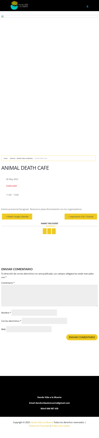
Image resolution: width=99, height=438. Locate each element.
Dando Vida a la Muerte (41, 422)
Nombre (6, 312)
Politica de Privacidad (39, 425)
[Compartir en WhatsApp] (49, 231)
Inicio (5, 158)
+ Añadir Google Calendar (17, 216)
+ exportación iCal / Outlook (80, 216)
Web (3, 329)
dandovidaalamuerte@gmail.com (52, 403)
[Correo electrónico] (54, 231)
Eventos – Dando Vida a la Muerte (21, 158)
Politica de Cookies (61, 425)
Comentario (8, 282)
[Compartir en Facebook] (45, 231)
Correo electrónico (11, 321)
